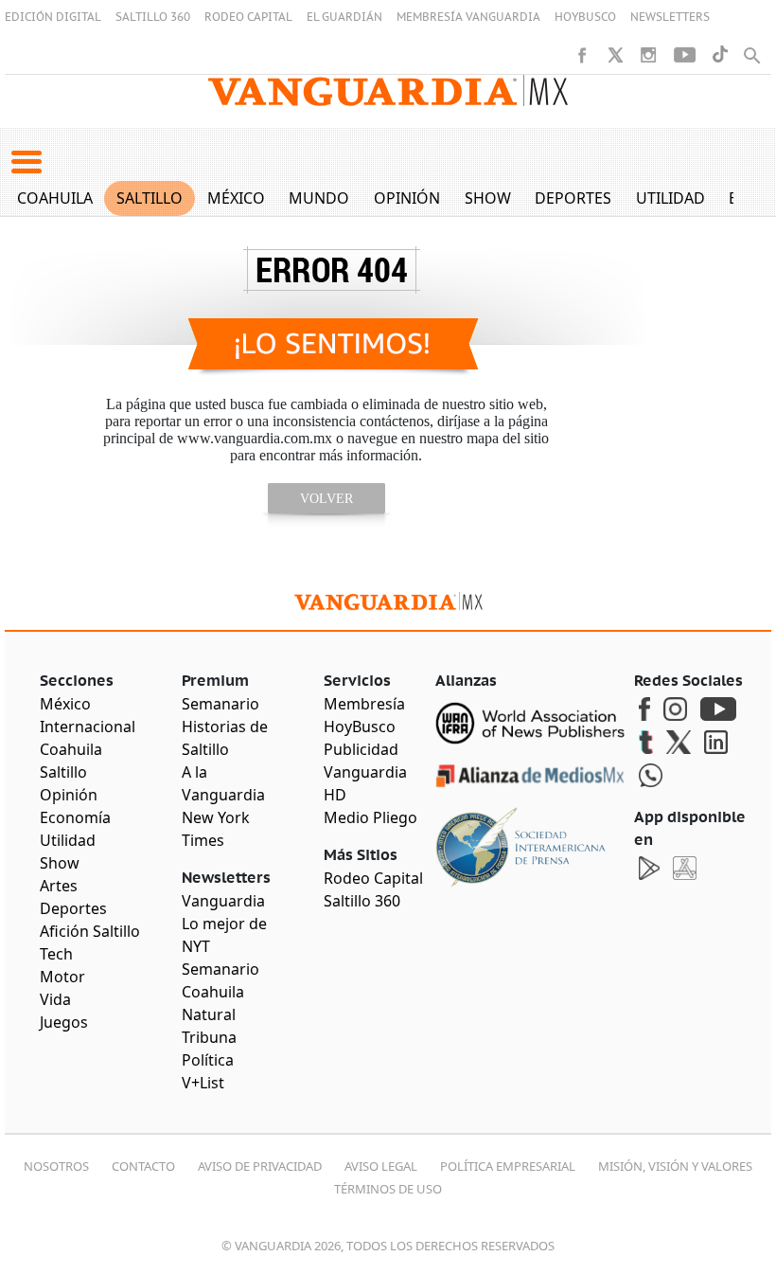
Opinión (407, 198)
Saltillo (149, 198)
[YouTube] (684, 54)
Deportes (573, 198)
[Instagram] (648, 54)
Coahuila (55, 198)
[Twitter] (615, 54)
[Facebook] (582, 54)
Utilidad (670, 198)
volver (326, 499)
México (236, 198)
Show (488, 198)
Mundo (319, 198)
